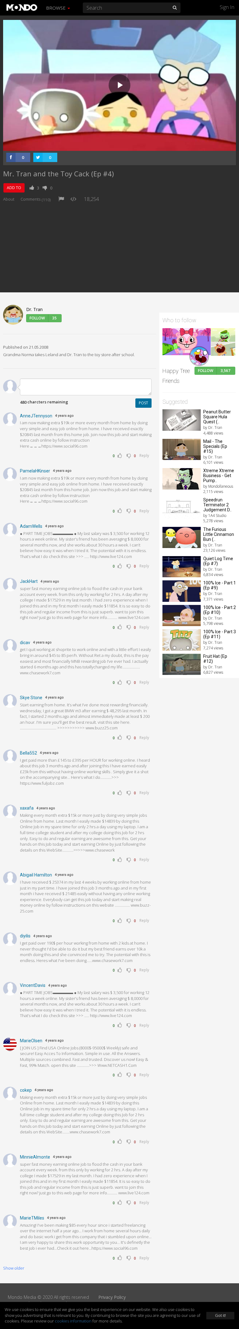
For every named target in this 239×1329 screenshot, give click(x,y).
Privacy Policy (112, 1297)
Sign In (227, 7)
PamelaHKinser (35, 470)
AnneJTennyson (36, 415)
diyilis (25, 935)
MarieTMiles (32, 1217)
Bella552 (28, 752)
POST (143, 403)
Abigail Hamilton (36, 874)
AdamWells (31, 526)
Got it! (220, 1315)
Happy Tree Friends (176, 376)
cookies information (73, 1321)
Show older (13, 1268)
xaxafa (27, 808)
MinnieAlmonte (35, 1157)
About (8, 199)
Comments (36, 199)
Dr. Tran (34, 309)
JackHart (29, 581)
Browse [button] (56, 8)
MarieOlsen (31, 1040)
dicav (25, 642)
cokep (26, 1090)
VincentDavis (32, 985)
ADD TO (14, 187)
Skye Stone (31, 697)
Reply (144, 455)
